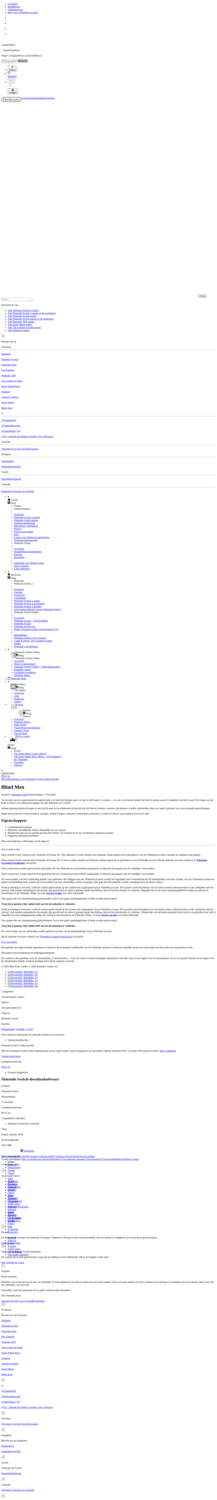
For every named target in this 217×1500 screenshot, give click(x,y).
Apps (16, 696)
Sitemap (18, 765)
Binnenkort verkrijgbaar (26, 526)
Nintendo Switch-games (26, 520)
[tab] (108, 1150)
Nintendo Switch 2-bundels (27, 606)
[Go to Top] (108, 770)
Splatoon (5, 391)
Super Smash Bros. (10, 386)
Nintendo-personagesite (26, 540)
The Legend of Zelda (12, 381)
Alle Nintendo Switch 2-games (23, 310)
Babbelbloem (20, 635)
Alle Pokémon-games (18, 330)
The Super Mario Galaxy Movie (30, 753)
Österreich (13, 1232)
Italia (10, 1178)
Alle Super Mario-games (20, 324)
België (11, 1161)
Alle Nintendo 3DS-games (21, 321)
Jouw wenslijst (21, 566)
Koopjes (18, 554)
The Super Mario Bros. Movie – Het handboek (37, 756)
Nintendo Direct (22, 722)
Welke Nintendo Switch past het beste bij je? (36, 629)
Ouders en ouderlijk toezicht (15, 1156)
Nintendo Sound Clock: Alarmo (30, 638)
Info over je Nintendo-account (23, 12)
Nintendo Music (22, 675)
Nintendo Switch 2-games (27, 517)
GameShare (20, 598)
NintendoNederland (11, 479)
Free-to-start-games (23, 531)
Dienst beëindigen (51, 1159)
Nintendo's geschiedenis (26, 646)
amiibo (17, 643)
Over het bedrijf (47, 1156)
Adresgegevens (15, 9)
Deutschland (14, 1167)
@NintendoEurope (10, 425)
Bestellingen (14, 6)
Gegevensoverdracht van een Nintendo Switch (37, 609)
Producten (19, 698)
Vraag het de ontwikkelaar (27, 727)
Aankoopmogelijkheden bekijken (38, 98)
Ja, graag (19, 1262)
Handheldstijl (8, 1029)
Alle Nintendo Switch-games (22, 316)
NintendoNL (7, 461)
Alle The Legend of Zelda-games (24, 327)
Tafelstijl (20, 1029)
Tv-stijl (29, 1029)
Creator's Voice (21, 730)
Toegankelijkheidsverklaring (116, 1159)
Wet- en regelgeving (31, 1159)
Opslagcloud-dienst (11, 1056)
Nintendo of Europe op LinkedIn (17, 491)
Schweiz (12, 1240)
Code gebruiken (22, 568)
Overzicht (12, 4)
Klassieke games (22, 669)
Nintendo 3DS (8, 375)
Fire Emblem (7, 370)
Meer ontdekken (167, 1050)
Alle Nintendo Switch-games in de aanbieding (31, 319)
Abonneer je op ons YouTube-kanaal (19, 448)
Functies (18, 592)
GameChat (19, 595)
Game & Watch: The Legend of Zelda (33, 640)
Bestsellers (19, 557)
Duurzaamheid (94, 1159)
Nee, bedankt (8, 1262)
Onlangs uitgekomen (24, 523)
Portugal (12, 1206)
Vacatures (19, 762)
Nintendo (6, 354)
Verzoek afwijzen (10, 1301)
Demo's (18, 528)
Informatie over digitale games (29, 563)
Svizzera (12, 1246)
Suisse (11, 1212)
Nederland (13, 1229)
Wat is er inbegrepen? (25, 664)
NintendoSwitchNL (11, 466)
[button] (112, 499)
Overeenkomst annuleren (73, 1159)
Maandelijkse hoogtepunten (28, 551)
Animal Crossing (9, 397)
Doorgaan (15, 1243)
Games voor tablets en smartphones (31, 537)
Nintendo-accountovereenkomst (56, 936)
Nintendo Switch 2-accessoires (29, 603)
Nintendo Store (9, 364)
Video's (17, 701)
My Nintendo (20, 759)
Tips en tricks (20, 733)
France (11, 1173)
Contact (135, 1159)
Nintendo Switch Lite (25, 626)
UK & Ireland (15, 1218)
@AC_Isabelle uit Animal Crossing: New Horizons (27, 436)
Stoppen (5, 1243)
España (11, 1170)
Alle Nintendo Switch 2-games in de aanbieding (32, 313)
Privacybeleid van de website (80, 1156)
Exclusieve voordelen (25, 672)
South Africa (14, 1204)
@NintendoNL (9, 420)
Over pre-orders (9, 942)
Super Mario (7, 402)
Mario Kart (6, 408)
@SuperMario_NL (10, 431)
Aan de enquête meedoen (32, 1301)
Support (34, 1156)
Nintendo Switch (9, 359)
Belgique (12, 1184)
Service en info (54, 893)
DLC (16, 534)
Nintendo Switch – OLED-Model (31, 620)
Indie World (20, 725)
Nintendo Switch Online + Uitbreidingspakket (37, 666)
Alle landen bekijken (18, 1206)
